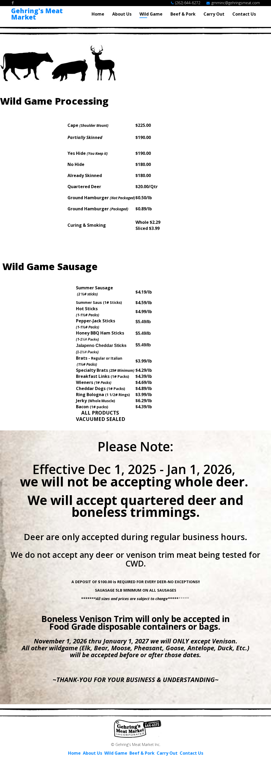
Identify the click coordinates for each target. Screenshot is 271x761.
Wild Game (150, 14)
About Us (122, 14)
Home (98, 14)
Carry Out (214, 14)
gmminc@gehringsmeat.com (235, 2)
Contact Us (244, 14)
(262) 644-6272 (187, 2)
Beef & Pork (183, 14)
